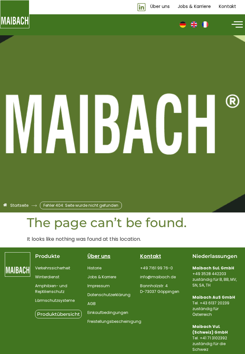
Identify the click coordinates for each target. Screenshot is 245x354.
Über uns (98, 256)
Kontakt (150, 256)
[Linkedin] (141, 7)
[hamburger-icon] (236, 25)
